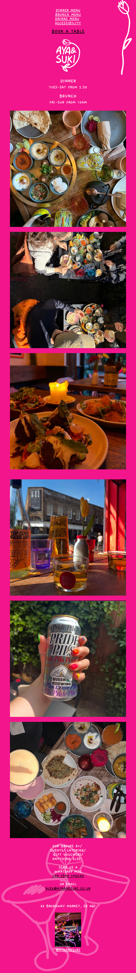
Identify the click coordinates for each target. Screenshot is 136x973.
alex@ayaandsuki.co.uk (68, 888)
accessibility (68, 23)
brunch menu (68, 15)
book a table (68, 31)
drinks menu (67, 19)
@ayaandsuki (68, 950)
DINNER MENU (68, 10)
